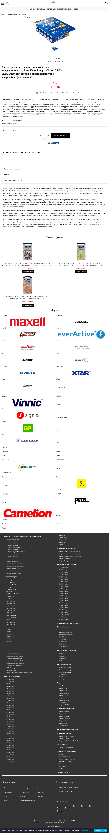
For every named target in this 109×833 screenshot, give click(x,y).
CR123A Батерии (64, 614)
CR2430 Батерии (63, 605)
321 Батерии (10, 693)
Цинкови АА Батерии (65, 667)
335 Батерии (10, 698)
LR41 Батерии (10, 601)
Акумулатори (62, 744)
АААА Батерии (11, 584)
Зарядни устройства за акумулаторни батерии (19, 672)
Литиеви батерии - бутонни (67, 564)
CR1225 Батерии (63, 577)
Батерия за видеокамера (66, 708)
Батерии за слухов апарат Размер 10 (69, 551)
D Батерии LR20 (11, 589)
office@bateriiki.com (71, 787)
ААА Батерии (22, 14)
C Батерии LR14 (11, 587)
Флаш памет (62, 764)
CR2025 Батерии (63, 591)
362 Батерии (10, 719)
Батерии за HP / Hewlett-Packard (68, 741)
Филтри (61, 768)
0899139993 (69, 791)
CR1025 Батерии (63, 570)
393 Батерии (10, 759)
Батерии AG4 (10, 636)
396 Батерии (62, 656)
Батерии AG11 (63, 542)
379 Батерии (10, 740)
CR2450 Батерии (63, 607)
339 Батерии (10, 700)
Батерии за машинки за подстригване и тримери (20, 559)
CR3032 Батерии (63, 612)
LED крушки (62, 766)
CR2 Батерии (62, 639)
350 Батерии (10, 712)
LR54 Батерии (10, 624)
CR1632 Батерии (63, 584)
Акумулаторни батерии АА (14, 653)
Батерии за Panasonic (65, 721)
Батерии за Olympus (65, 718)
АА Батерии (10, 580)
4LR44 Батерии (10, 610)
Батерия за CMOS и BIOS (66, 736)
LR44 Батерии (10, 608)
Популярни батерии (64, 664)
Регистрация (24, 792)
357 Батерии (10, 714)
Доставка (40, 796)
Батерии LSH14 (63, 695)
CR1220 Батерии (63, 574)
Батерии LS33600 (64, 698)
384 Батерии (10, 745)
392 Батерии (10, 757)
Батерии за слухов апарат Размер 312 (70, 556)
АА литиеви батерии (65, 630)
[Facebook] (58, 795)
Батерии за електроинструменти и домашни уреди (22, 536)
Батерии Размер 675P (65, 561)
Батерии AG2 (10, 631)
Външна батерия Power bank (67, 759)
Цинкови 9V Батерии (65, 672)
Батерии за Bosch (13, 544)
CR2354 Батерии (63, 600)
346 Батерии (10, 707)
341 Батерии (10, 703)
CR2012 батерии (63, 586)
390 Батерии (10, 752)
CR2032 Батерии (63, 593)
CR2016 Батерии (63, 589)
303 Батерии (10, 681)
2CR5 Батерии (63, 641)
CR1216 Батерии (63, 572)
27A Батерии (10, 620)
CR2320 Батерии (63, 596)
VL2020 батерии (63, 619)
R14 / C (61, 677)
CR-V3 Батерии (63, 725)
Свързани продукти (13, 180)
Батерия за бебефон (12, 561)
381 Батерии (10, 743)
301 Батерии (10, 679)
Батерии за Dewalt (13, 545)
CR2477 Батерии (63, 610)
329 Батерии (10, 696)
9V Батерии (9, 591)
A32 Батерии (10, 598)
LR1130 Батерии (11, 613)
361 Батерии (10, 717)
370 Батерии (10, 728)
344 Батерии (10, 705)
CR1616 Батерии (63, 579)
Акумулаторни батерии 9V (14, 658)
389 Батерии (10, 750)
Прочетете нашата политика (55, 823)
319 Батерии (10, 691)
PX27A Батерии (11, 617)
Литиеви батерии (63, 627)
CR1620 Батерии (63, 581)
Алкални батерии (12, 14)
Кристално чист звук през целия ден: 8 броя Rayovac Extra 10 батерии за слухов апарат (81, 264)
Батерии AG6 (10, 641)
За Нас (6, 796)
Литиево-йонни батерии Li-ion (68, 729)
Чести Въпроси (25, 788)
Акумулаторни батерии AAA (14, 656)
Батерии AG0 (10, 627)
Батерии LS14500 (64, 690)
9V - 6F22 (62, 679)
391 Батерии (10, 754)
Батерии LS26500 (64, 693)
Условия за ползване (44, 788)
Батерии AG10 (63, 540)
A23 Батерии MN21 (12, 594)
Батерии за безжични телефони (68, 623)
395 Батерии (62, 653)
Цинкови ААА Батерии (65, 670)
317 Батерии (10, 688)
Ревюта (7, 175)
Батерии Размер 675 (65, 558)
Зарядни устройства (64, 756)
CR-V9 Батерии (63, 637)
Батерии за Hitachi (13, 556)
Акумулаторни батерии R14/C (15, 663)
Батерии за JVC (63, 723)
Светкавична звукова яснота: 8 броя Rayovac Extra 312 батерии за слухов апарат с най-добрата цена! (27, 264)
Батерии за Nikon (64, 714)
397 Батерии (62, 658)
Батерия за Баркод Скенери (14, 571)
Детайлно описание (12, 169)
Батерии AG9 (63, 537)
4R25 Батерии (63, 702)
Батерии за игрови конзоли (14, 568)
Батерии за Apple (64, 738)
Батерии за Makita (13, 542)
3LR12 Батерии (63, 545)
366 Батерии (10, 726)
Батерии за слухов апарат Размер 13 (69, 554)
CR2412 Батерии (63, 603)
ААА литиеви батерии (65, 632)
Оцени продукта (55, 58)
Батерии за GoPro (64, 711)
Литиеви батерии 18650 (65, 634)
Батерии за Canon (64, 716)
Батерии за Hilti (12, 555)
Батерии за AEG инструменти (16, 551)
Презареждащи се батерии (66, 650)
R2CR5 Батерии (11, 670)
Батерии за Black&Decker (15, 547)
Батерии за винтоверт (12, 539)
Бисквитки (40, 792)
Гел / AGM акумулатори (66, 747)
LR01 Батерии (10, 622)
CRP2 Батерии (63, 644)
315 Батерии (10, 686)
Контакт (23, 796)
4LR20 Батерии (10, 606)
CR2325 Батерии (63, 598)
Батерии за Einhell (13, 549)
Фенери (61, 754)
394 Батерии (10, 761)
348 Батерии (10, 710)
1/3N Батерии (63, 617)
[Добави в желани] (103, 130)
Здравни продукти (63, 772)
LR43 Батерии (10, 603)
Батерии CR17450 (64, 705)
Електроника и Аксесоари (66, 751)
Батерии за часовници (12, 676)
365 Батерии (10, 724)
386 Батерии (10, 747)
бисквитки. (84, 830)
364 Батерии (10, 721)
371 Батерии (10, 731)
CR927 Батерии (63, 567)
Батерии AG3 (10, 634)
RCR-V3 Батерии (11, 668)
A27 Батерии (10, 596)
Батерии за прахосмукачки (14, 563)
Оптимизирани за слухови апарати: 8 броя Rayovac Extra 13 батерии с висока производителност (27, 298)
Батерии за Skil (12, 553)
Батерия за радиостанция (13, 573)
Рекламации (8, 792)
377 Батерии (10, 738)
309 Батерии (10, 684)
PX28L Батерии (63, 646)
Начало (3, 14)
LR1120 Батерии (11, 615)
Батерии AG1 (10, 629)
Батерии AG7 (63, 535)
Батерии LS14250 (64, 688)
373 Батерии (10, 733)
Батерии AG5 (10, 638)
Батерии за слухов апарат (66, 548)
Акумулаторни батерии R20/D (15, 661)
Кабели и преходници (65, 761)
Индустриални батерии (65, 683)
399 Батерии (62, 661)
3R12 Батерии (63, 674)
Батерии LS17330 (64, 700)
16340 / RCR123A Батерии (14, 665)
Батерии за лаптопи (64, 733)
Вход (5, 801)
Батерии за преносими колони (15, 566)
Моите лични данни (54, 826)
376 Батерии (10, 736)
